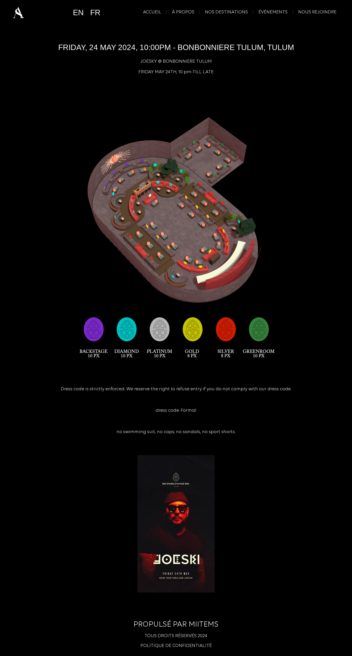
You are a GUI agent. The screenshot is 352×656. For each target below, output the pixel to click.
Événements (273, 12)
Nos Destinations (226, 12)
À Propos (183, 12)
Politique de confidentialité (176, 646)
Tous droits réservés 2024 (176, 636)
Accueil (152, 12)
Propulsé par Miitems (176, 625)
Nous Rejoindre (317, 12)
